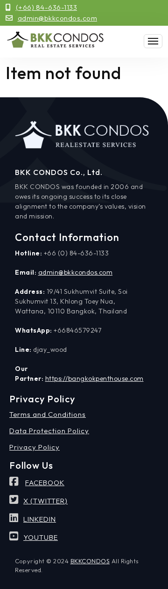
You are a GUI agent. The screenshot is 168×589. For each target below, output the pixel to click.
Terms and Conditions (47, 414)
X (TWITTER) (45, 500)
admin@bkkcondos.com (58, 18)
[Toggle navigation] (153, 41)
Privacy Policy (34, 447)
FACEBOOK (44, 482)
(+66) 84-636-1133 (46, 7)
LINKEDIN (39, 519)
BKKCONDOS (90, 561)
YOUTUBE (40, 537)
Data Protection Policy (49, 430)
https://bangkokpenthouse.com (94, 378)
